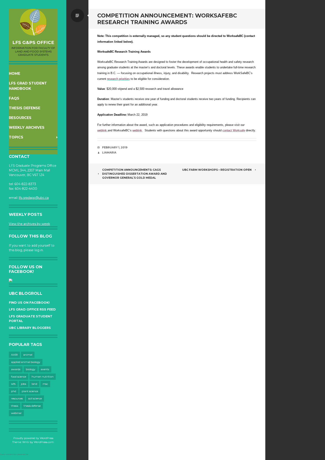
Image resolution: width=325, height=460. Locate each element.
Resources (20, 118)
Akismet (33, 454)
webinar (16, 413)
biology (30, 369)
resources (17, 398)
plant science (30, 391)
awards (15, 369)
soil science (35, 398)
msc (45, 383)
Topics (16, 137)
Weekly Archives (26, 127)
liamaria (109, 152)
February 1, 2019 (114, 147)
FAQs (14, 98)
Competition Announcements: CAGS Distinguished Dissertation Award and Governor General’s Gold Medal (134, 173)
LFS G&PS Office (33, 42)
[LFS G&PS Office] (33, 22)
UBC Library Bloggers (30, 328)
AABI (14, 354)
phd (13, 391)
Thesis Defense (24, 108)
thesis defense (32, 405)
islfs (13, 383)
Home (14, 73)
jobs (23, 383)
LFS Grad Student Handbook (28, 86)
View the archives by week (29, 224)
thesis (14, 405)
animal (27, 354)
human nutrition (43, 376)
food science (18, 376)
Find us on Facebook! (29, 303)
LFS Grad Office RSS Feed (32, 309)
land (34, 383)
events (45, 369)
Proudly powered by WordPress (33, 438)
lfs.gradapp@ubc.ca (34, 198)
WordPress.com (44, 442)
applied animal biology (25, 362)
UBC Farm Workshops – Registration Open (217, 169)
